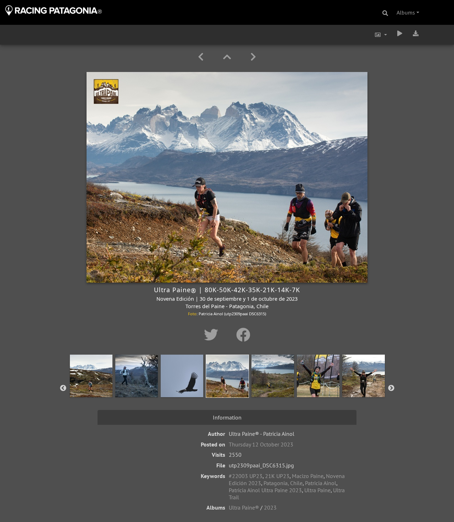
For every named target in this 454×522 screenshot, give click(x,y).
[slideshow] (400, 33)
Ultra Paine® (244, 507)
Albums (406, 12)
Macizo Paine (307, 475)
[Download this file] (416, 33)
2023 (270, 507)
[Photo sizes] (381, 35)
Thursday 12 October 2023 (261, 444)
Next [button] (391, 388)
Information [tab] (227, 417)
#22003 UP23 (245, 475)
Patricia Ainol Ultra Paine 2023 (265, 490)
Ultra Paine (317, 490)
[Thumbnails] (228, 57)
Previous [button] (63, 388)
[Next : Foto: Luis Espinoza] (253, 57)
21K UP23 (277, 475)
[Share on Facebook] (243, 335)
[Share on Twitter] (213, 335)
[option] (91, 387)
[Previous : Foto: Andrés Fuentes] (202, 57)
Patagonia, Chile (283, 483)
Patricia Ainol (320, 483)
